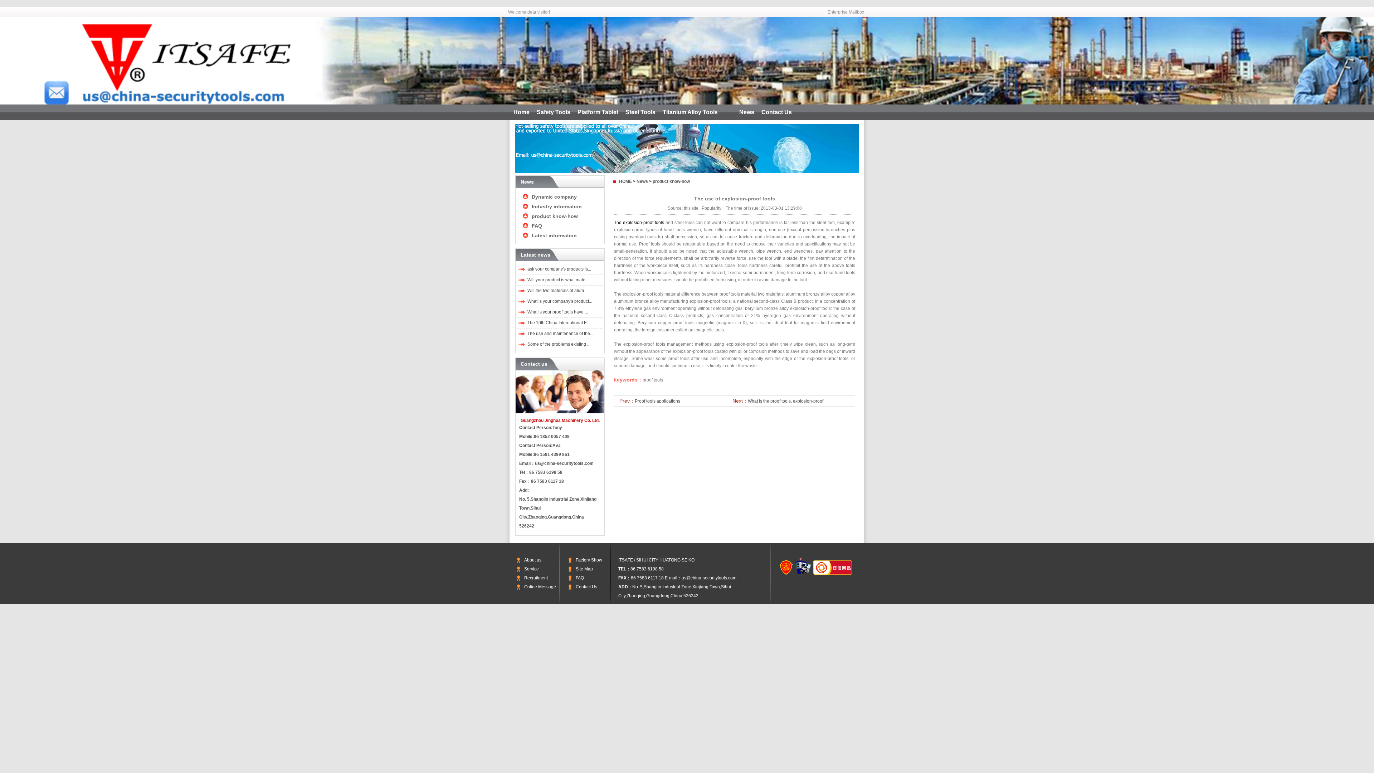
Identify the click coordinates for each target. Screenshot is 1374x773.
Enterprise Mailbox (846, 12)
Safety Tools (553, 112)
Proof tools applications (657, 401)
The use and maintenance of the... (560, 333)
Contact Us (776, 112)
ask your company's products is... (559, 269)
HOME (625, 181)
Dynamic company (554, 197)
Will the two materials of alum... (557, 290)
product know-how (555, 216)
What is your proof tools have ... (557, 312)
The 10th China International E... (558, 322)
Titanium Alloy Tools (690, 112)
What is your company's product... (559, 301)
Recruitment (536, 577)
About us (532, 560)
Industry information (557, 206)
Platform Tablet (598, 112)
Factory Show (589, 560)
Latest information (554, 235)
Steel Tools (640, 112)
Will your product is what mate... (558, 279)
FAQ (537, 226)
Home (521, 112)
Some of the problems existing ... (558, 344)
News (746, 112)
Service (531, 569)
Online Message (540, 586)
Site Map (584, 569)
